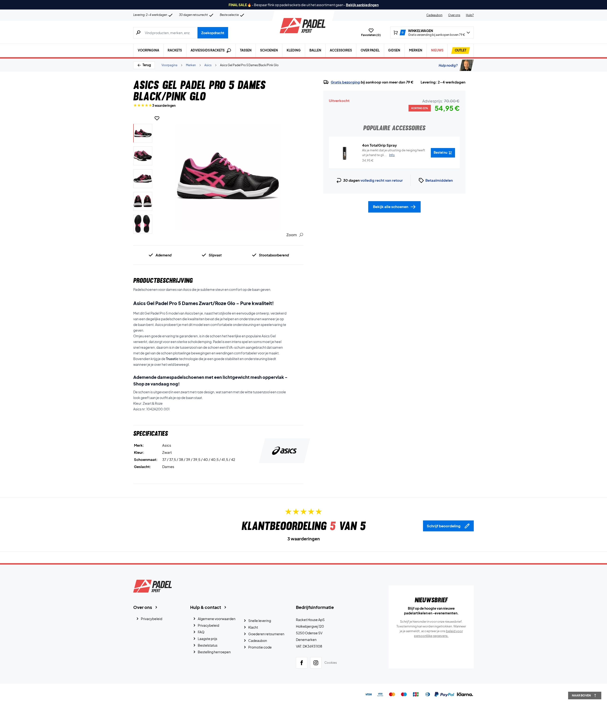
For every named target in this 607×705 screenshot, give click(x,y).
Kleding (294, 50)
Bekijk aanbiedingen (362, 5)
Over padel (370, 50)
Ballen (315, 50)
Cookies (330, 662)
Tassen (246, 50)
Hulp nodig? (448, 65)
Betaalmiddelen (439, 180)
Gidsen (394, 50)
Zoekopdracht (212, 33)
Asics (208, 65)
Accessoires (341, 50)
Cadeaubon (434, 15)
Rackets (175, 50)
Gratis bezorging (345, 82)
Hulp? (470, 15)
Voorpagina (148, 50)
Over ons (454, 15)
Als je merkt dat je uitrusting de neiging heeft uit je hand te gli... (393, 152)
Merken (415, 50)
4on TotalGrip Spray (379, 145)
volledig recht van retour (381, 180)
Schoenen (269, 50)
